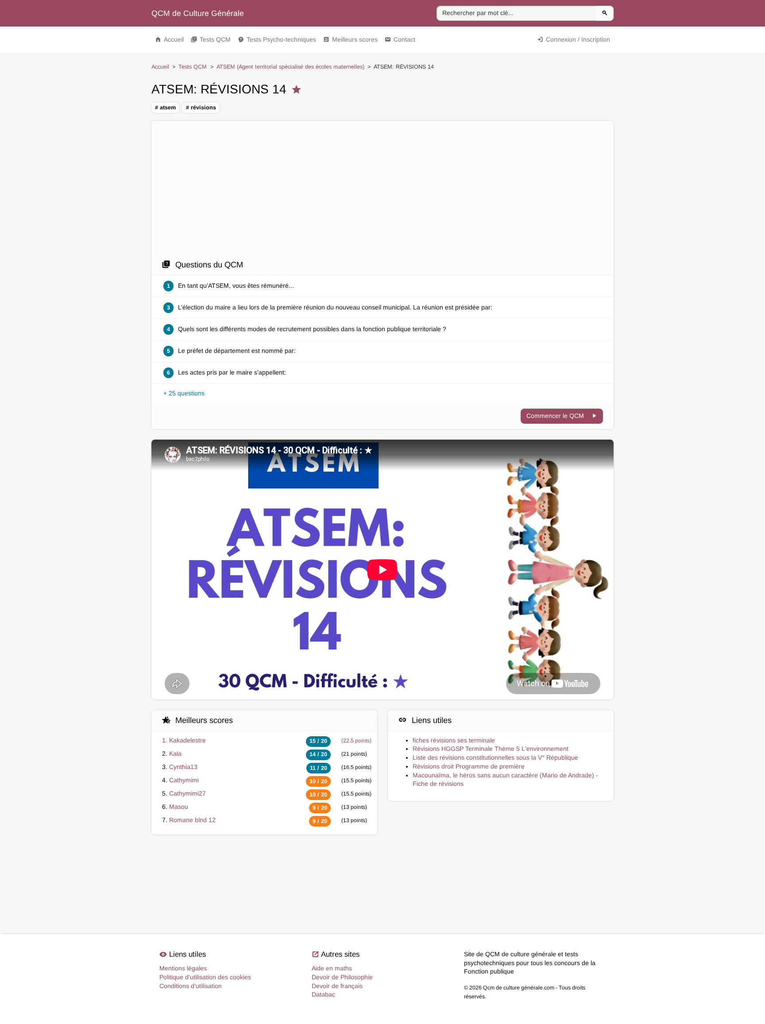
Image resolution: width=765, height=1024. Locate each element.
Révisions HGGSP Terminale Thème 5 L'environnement (490, 748)
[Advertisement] (382, 193)
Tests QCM (211, 39)
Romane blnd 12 (192, 819)
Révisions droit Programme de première (469, 766)
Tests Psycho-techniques (277, 39)
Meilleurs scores (350, 39)
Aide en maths (332, 968)
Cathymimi (184, 780)
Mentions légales (183, 968)
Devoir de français (337, 985)
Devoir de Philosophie (342, 977)
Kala (175, 753)
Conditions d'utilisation (190, 985)
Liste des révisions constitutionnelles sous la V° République (495, 757)
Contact (400, 39)
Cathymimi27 (187, 793)
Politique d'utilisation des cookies (205, 977)
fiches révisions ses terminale (454, 740)
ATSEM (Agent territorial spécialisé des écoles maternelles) (290, 67)
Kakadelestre (187, 740)
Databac (323, 994)
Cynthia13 (183, 766)
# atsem (165, 107)
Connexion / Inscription (573, 39)
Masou (178, 806)
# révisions (201, 107)
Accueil (169, 39)
